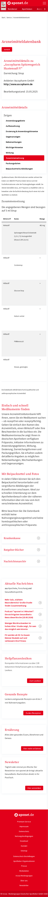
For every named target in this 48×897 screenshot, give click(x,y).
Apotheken (27, 9)
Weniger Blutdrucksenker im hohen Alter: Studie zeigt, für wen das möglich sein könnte (20, 626)
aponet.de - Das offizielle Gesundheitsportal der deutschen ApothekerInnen (17, 3)
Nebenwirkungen (14, 142)
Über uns (24, 880)
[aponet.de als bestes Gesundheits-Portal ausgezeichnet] (3, 6)
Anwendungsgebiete (15, 120)
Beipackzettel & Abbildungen (19, 168)
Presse (24, 866)
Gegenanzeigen (13, 136)
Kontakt (24, 846)
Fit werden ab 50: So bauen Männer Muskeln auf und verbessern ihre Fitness (17, 638)
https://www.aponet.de (24, 815)
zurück (7, 49)
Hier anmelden (34, 788)
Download (24, 841)
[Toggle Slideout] (44, 3)
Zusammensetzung (15, 158)
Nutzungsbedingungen (24, 836)
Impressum (24, 826)
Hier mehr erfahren (32, 748)
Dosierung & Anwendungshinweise (22, 131)
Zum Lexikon (35, 680)
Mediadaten (24, 871)
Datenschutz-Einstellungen (24, 856)
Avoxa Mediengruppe (24, 875)
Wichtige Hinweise (14, 147)
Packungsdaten (13, 163)
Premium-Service (24, 821)
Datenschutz (24, 831)
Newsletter (24, 885)
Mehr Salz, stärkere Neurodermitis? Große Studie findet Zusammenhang (18, 602)
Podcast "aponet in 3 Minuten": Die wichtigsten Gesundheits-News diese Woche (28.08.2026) (19, 614)
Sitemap (24, 851)
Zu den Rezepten (33, 713)
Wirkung (10, 152)
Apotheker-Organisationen (24, 861)
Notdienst (12, 9)
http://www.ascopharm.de (18, 84)
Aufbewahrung (13, 126)
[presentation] (44, 9)
